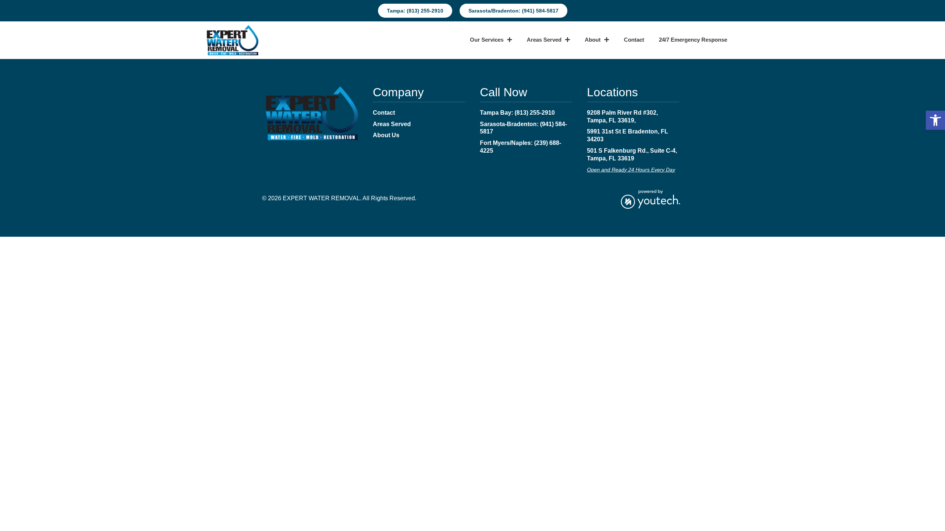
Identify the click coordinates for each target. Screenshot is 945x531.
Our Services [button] (487, 40)
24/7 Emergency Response (693, 40)
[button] (935, 120)
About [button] (593, 40)
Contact (634, 40)
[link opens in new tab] (650, 198)
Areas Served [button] (544, 40)
